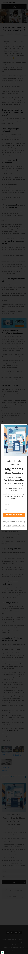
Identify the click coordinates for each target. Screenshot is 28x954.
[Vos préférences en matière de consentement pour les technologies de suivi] (2, 952)
